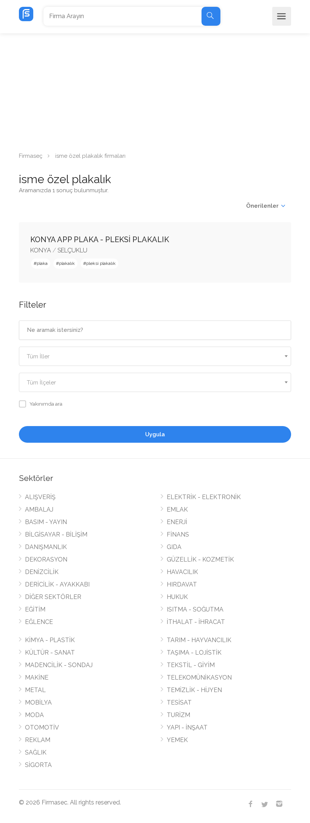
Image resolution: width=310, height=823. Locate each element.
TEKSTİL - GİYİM (191, 665)
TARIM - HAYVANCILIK (199, 640)
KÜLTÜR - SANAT (50, 652)
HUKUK (177, 597)
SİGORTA (38, 765)
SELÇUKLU (72, 250)
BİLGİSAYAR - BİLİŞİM (56, 534)
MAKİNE (36, 677)
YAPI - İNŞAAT (187, 727)
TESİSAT (179, 702)
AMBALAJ (39, 509)
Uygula (155, 434)
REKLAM (37, 740)
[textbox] (155, 356)
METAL (35, 690)
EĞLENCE (39, 621)
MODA (34, 715)
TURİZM (178, 715)
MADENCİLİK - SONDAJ (59, 665)
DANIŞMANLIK (46, 547)
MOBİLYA (38, 702)
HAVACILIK (182, 572)
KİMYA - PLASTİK (50, 640)
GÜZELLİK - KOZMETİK (200, 559)
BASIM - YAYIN (46, 522)
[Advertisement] (155, 90)
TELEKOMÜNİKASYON (199, 677)
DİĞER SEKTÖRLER (53, 597)
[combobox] (155, 356)
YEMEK (177, 740)
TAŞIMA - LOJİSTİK (194, 652)
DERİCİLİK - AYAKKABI (57, 584)
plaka (42, 263)
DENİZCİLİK (42, 572)
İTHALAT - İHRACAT (196, 621)
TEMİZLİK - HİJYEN (194, 690)
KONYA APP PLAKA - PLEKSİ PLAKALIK (99, 239)
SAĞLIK (35, 752)
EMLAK (177, 509)
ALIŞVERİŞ (40, 497)
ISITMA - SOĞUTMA (195, 609)
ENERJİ (177, 522)
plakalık (67, 263)
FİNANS (178, 534)
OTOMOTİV (42, 727)
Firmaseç (30, 155)
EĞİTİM (35, 609)
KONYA (40, 250)
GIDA (174, 547)
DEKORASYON (46, 559)
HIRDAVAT (182, 584)
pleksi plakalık (101, 263)
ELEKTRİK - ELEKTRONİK (204, 497)
